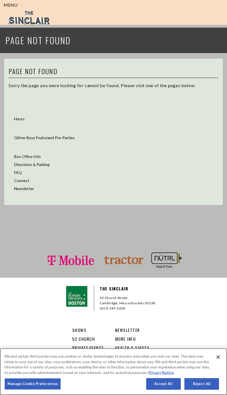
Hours (19, 118)
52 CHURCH (83, 339)
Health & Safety (132, 348)
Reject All (201, 383)
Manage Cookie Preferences (32, 383)
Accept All (163, 383)
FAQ (18, 172)
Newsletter (24, 188)
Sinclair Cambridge (28, 18)
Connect (21, 180)
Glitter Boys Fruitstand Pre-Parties (44, 137)
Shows (15, 99)
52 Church (18, 110)
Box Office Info (27, 156)
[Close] (218, 357)
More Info (18, 148)
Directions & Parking (32, 164)
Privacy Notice (161, 372)
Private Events (22, 129)
